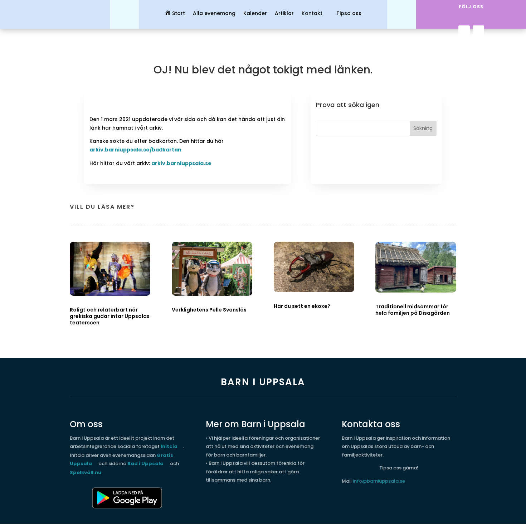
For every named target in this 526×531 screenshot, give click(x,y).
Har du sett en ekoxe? (302, 306)
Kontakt (312, 14)
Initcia (169, 446)
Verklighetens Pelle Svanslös (209, 309)
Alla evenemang (214, 14)
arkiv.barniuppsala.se (181, 163)
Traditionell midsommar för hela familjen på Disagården (412, 310)
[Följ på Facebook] (464, 31)
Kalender (255, 14)
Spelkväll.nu (85, 472)
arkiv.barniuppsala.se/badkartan (135, 149)
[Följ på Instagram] (478, 31)
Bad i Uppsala (145, 463)
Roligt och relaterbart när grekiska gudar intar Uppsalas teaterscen (110, 316)
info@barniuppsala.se (379, 481)
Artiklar (284, 14)
